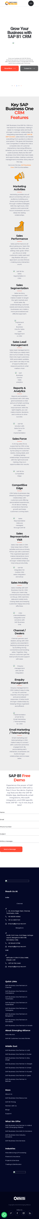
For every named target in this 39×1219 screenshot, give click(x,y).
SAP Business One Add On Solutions (18, 1131)
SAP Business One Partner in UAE (17, 1050)
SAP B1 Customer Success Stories (17, 1038)
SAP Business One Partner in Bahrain (15, 1080)
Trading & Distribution (13, 1164)
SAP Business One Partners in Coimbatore (16, 992)
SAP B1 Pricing (10, 1102)
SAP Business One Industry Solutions (15, 1136)
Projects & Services (12, 1160)
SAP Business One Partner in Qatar (18, 1075)
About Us (8, 1094)
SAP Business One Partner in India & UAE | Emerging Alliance (18, 1126)
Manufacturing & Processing (15, 1153)
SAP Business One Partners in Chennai (16, 986)
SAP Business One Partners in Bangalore (16, 1015)
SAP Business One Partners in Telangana (16, 1009)
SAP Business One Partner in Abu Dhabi (17, 1059)
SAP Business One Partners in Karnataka (16, 1020)
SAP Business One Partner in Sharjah (18, 1064)
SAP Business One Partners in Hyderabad (16, 1003)
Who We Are (10, 1034)
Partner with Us (11, 1106)
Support (8, 1113)
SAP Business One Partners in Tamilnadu (16, 998)
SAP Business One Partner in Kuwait (18, 1071)
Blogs (7, 1110)
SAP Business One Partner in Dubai (18, 1054)
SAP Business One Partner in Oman (18, 1068)
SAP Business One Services (15, 1141)
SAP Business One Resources (16, 1098)
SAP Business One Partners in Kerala (18, 1025)
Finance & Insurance (12, 1156)
